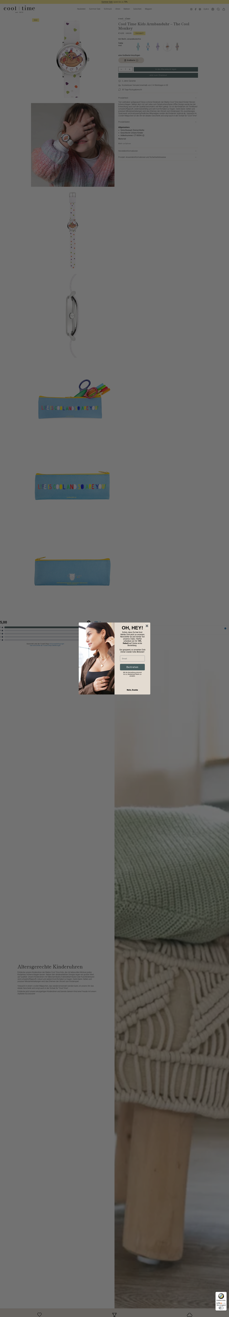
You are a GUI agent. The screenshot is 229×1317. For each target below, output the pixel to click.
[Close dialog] (147, 625)
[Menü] (225, 1293)
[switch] (221, 1307)
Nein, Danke (132, 689)
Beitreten (132, 667)
